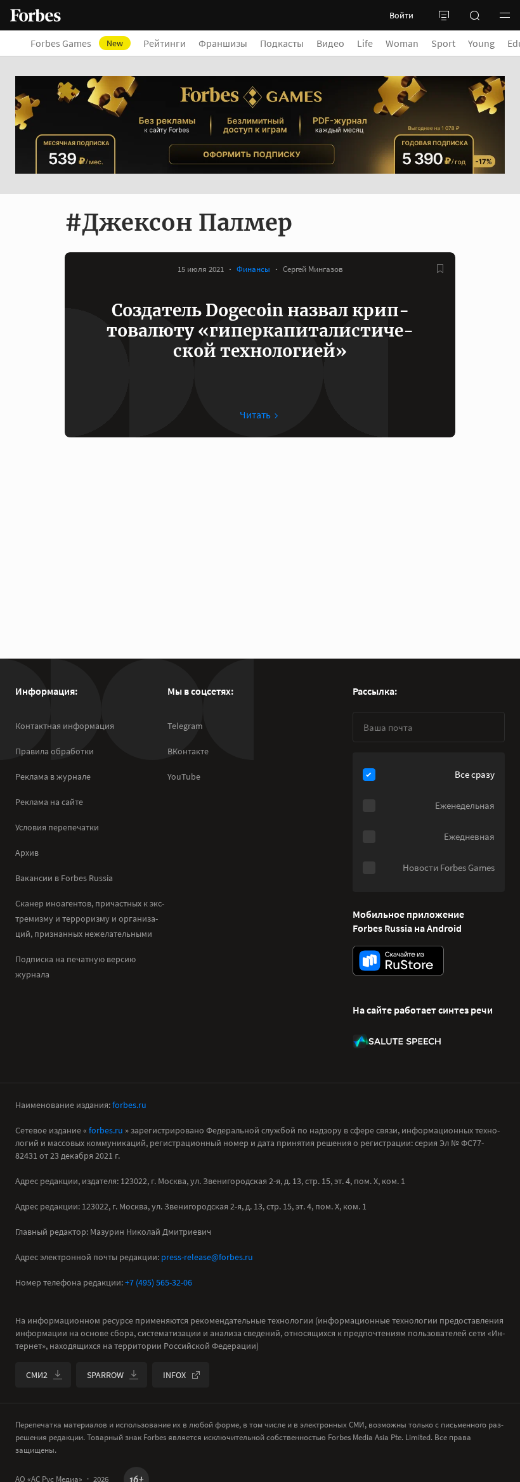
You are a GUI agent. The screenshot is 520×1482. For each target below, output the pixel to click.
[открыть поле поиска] (474, 15)
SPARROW (105, 1375)
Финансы (253, 269)
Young (481, 43)
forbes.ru (129, 1105)
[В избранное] (440, 269)
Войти (401, 15)
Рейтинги (164, 43)
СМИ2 (37, 1375)
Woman (402, 43)
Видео (330, 43)
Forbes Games (76, 43)
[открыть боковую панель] (444, 15)
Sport (443, 43)
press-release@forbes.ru (207, 1257)
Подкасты (282, 43)
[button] (505, 15)
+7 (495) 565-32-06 (158, 1282)
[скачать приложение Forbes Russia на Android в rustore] (398, 960)
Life (365, 43)
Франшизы (222, 43)
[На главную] (35, 15)
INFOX (174, 1375)
